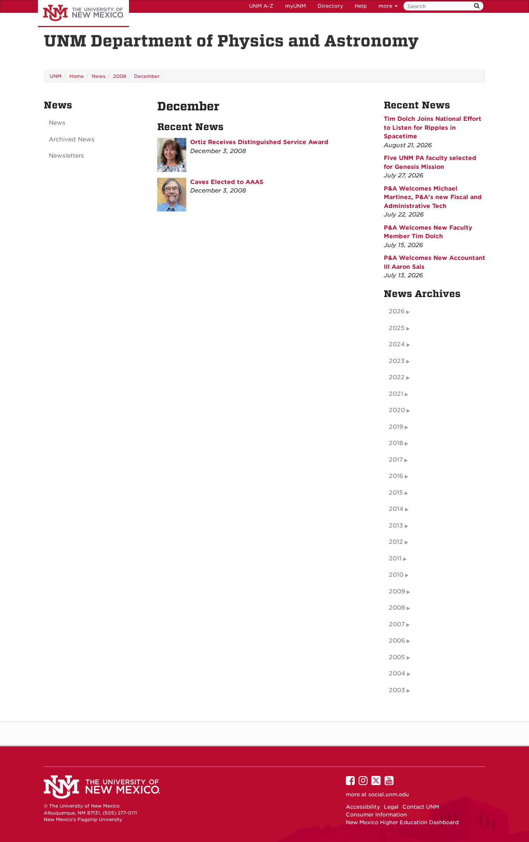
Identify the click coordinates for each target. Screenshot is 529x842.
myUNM (295, 6)
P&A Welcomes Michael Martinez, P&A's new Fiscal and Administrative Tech (433, 197)
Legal (391, 807)
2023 (397, 360)
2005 (397, 657)
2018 (396, 443)
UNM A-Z (261, 6)
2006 (397, 640)
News (98, 76)
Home (76, 76)
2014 (396, 508)
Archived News (71, 139)
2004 (397, 673)
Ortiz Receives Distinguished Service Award (259, 142)
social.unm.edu (388, 794)
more (386, 6)
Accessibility (363, 807)
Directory (330, 6)
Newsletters (66, 155)
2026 (397, 311)
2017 (396, 459)
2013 (396, 525)
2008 (119, 76)
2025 (397, 328)
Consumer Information (376, 814)
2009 (397, 591)
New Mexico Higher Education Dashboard (402, 822)
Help (361, 6)
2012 (396, 541)
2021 (396, 393)
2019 (396, 426)
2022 (397, 377)
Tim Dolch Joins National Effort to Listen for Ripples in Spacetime (432, 127)
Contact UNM (420, 807)
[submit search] (476, 6)
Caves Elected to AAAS (226, 182)
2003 (397, 690)
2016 (396, 476)
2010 (396, 574)
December (147, 76)
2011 (395, 558)
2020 (397, 410)
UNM (56, 76)
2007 (397, 624)
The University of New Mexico (83, 13)
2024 (397, 344)
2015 (396, 492)
